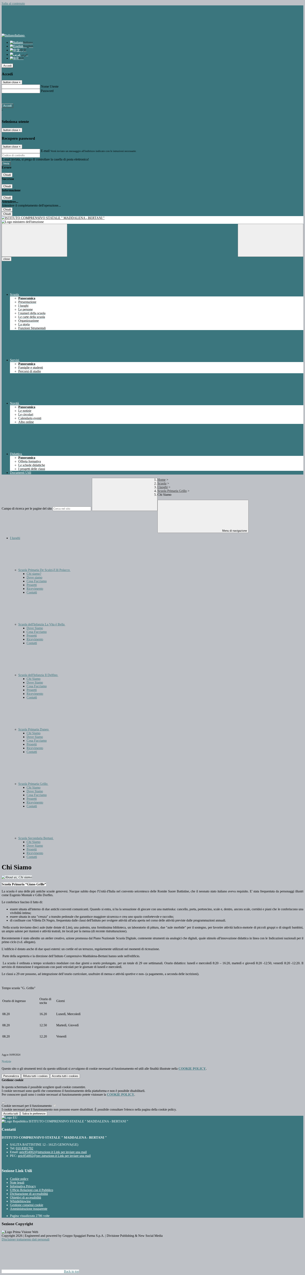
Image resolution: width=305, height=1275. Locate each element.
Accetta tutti (65, 1076)
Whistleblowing (20, 1201)
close (6, 259)
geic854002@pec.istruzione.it (54, 1156)
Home (161, 479)
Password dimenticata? (17, 98)
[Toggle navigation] (34, 240)
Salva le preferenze (33, 1113)
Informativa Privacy (23, 1186)
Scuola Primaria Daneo (33, 729)
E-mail (45, 151)
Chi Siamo (33, 678)
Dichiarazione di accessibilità (29, 1193)
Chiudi (7, 174)
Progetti (32, 585)
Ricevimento (35, 588)
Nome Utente (50, 86)
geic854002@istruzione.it (53, 1152)
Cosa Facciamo (37, 581)
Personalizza (11, 1076)
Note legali (17, 1182)
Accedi (7, 65)
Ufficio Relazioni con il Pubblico (31, 1190)
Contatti (32, 592)
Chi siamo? (34, 573)
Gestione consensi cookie (26, 1205)
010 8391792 (24, 1148)
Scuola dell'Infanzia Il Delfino (38, 675)
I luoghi (162, 487)
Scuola (161, 483)
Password (47, 91)
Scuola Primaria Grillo (172, 491)
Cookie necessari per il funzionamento (27, 1105)
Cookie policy (19, 1179)
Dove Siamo (35, 628)
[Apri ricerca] (270, 240)
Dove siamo (34, 577)
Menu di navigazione (234, 530)
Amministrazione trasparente (28, 1208)
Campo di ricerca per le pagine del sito (27, 508)
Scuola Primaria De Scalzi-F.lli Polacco (44, 570)
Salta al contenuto (13, 3)
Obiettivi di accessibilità (25, 1197)
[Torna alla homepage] (152, 218)
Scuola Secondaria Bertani (36, 838)
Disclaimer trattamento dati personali (25, 1239)
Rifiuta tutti (35, 1076)
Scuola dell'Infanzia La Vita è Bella (41, 624)
